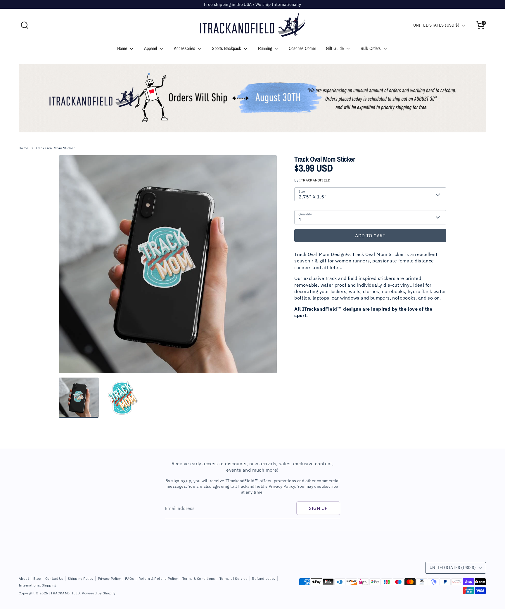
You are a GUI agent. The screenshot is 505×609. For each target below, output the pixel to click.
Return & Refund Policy (158, 578)
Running (265, 48)
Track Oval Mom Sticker (55, 148)
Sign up (318, 508)
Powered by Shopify (98, 593)
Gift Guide (335, 48)
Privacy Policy (282, 486)
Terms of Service (233, 578)
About (24, 578)
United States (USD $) (436, 25)
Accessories (185, 48)
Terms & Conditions (198, 578)
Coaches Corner (302, 48)
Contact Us (54, 578)
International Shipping (37, 585)
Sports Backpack (227, 48)
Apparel (151, 48)
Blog (37, 578)
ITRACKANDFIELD (314, 180)
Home (122, 48)
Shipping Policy (81, 578)
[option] (252, 98)
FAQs (129, 578)
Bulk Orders (371, 48)
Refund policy (263, 578)
